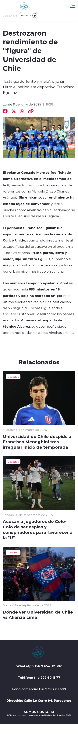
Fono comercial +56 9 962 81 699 (39, 689)
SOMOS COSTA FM (39, 712)
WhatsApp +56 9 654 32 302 (39, 666)
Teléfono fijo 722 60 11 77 (39, 677)
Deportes (13, 376)
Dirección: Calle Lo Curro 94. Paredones (39, 700)
